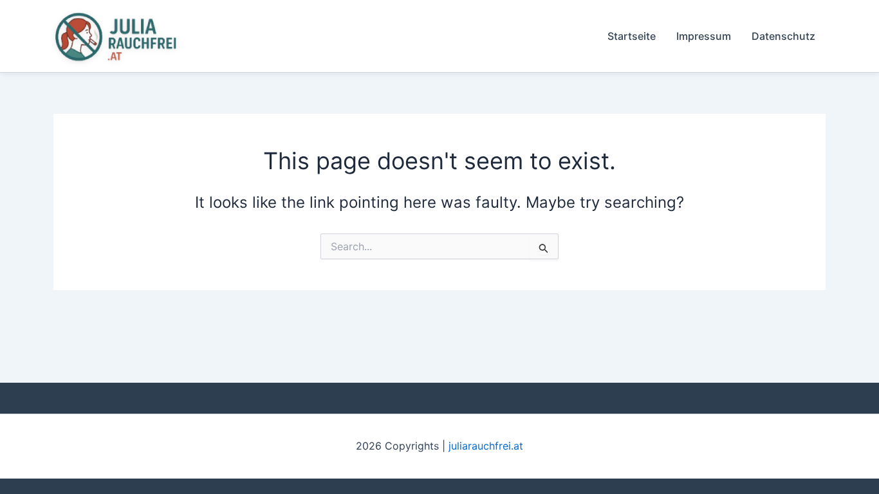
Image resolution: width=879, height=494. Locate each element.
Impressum (703, 36)
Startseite (631, 36)
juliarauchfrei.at (486, 445)
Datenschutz (783, 36)
